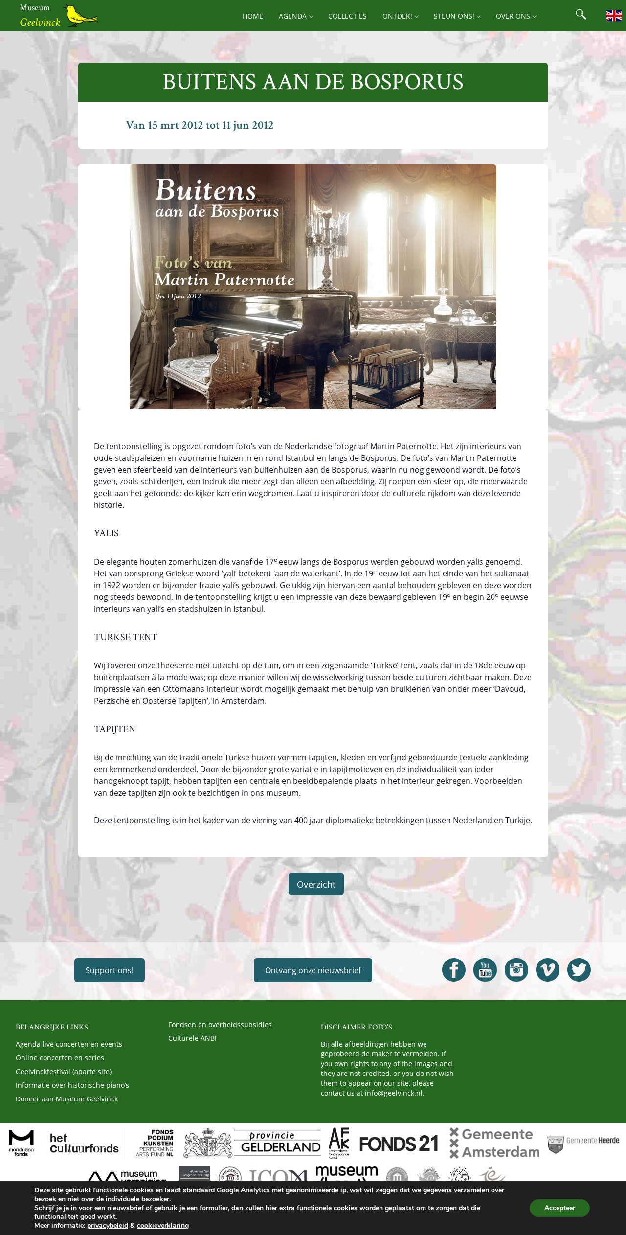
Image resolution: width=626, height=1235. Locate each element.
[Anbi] (194, 1178)
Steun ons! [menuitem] (454, 16)
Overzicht (316, 884)
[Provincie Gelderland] (252, 1143)
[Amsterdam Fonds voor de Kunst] (339, 1143)
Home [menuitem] (253, 16)
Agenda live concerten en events (69, 1044)
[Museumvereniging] (126, 1178)
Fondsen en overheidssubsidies (220, 1024)
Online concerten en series (60, 1057)
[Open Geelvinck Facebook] (454, 970)
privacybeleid (107, 1225)
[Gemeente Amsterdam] (494, 1143)
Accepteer (559, 1207)
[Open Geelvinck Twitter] (579, 970)
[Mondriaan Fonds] (21, 1143)
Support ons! (110, 970)
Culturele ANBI (192, 1038)
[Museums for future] (397, 1178)
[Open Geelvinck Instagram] (516, 970)
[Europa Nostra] (460, 1178)
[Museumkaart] (346, 1178)
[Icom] (279, 1178)
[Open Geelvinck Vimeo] (547, 970)
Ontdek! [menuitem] (397, 16)
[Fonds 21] (399, 1143)
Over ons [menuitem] (513, 16)
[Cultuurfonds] (84, 1143)
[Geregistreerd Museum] (230, 1178)
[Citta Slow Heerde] (429, 1178)
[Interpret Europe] (511, 1178)
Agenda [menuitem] (293, 16)
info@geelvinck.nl (394, 1093)
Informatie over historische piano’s (72, 1085)
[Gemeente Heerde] (583, 1143)
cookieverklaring (163, 1225)
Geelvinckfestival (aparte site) (64, 1071)
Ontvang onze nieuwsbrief (313, 970)
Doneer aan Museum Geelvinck (67, 1098)
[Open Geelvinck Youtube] (485, 970)
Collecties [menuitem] (347, 16)
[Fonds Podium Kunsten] (154, 1143)
